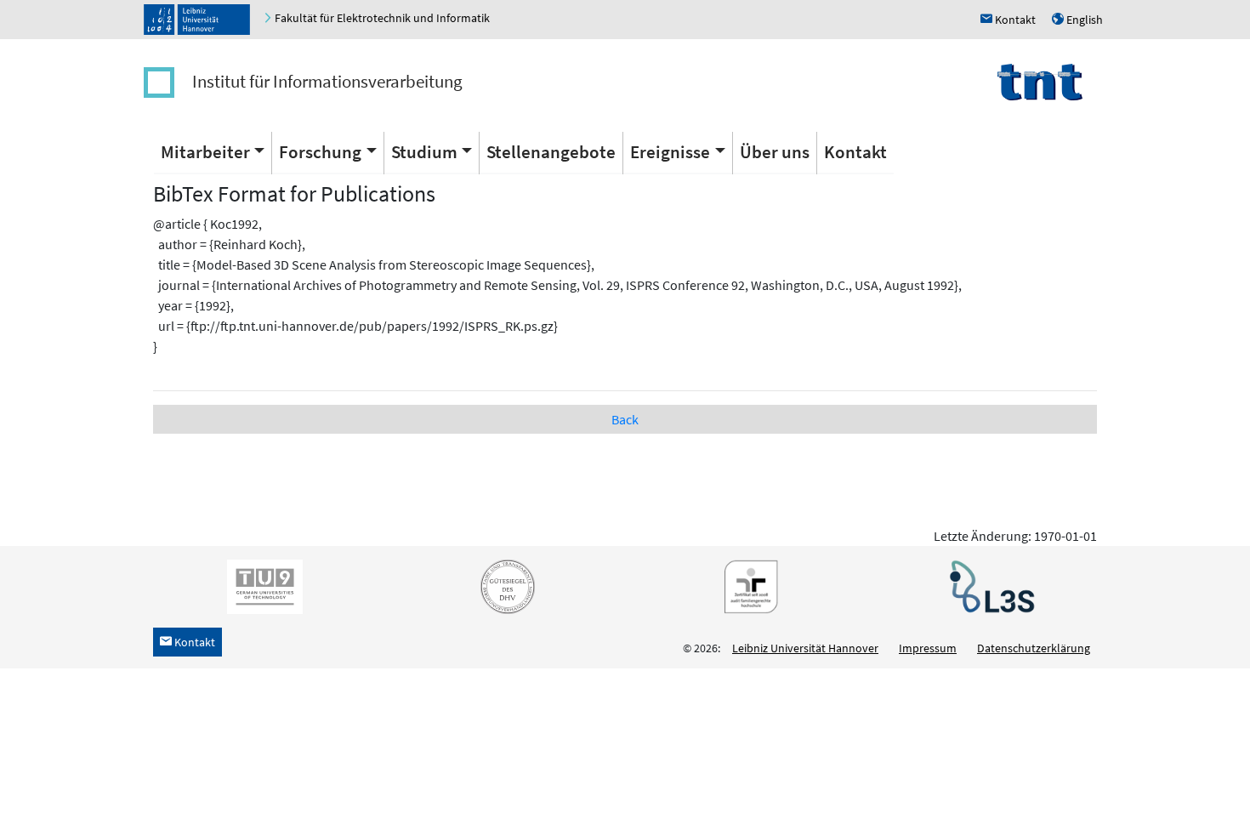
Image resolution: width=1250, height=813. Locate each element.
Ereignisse (670, 151)
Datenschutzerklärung (1033, 648)
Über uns (775, 151)
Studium (424, 151)
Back (625, 419)
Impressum (928, 648)
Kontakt (855, 151)
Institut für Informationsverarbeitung (327, 81)
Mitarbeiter (205, 151)
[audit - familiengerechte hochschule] (746, 586)
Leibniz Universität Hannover (805, 648)
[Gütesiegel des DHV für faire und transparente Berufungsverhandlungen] (504, 586)
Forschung (320, 151)
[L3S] (989, 586)
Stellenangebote (551, 151)
